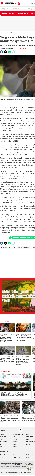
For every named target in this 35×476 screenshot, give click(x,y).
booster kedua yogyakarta (8, 247)
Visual (15, 444)
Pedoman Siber (30, 454)
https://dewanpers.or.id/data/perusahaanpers (14, 466)
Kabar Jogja (13, 32)
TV (1, 446)
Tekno (15, 441)
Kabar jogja (17, 9)
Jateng (29, 9)
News (1, 439)
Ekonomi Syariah (18, 434)
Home (1, 32)
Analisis (15, 439)
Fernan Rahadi (22, 48)
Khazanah (3, 436)
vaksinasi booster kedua (24, 247)
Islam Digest (29, 436)
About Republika (5, 454)
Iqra (14, 436)
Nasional (5, 9)
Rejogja (7, 32)
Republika (4, 13)
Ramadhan (16, 446)
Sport (27, 439)
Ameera (2, 434)
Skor (27, 434)
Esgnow (2, 444)
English (28, 444)
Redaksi (15, 454)
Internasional (3, 441)
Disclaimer (3, 457)
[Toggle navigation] (2, 3)
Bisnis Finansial (30, 441)
